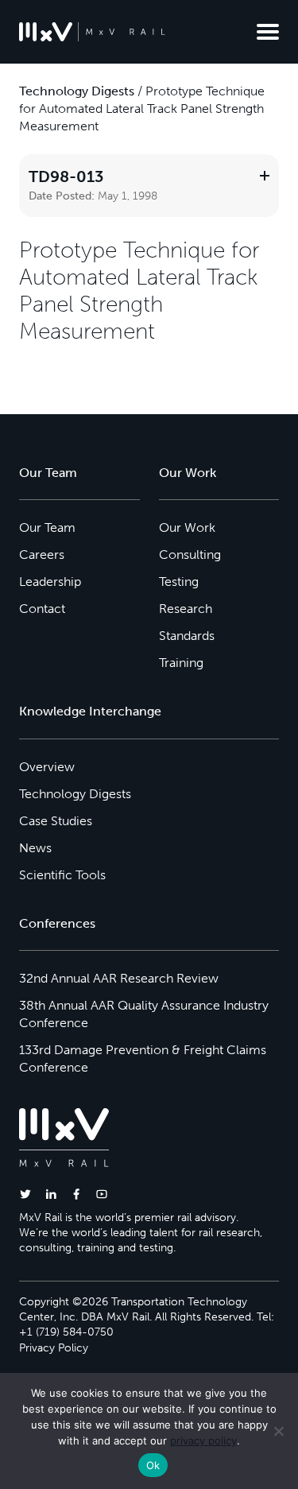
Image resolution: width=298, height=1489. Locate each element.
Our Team (47, 527)
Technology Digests (76, 91)
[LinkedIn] (51, 1193)
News (35, 847)
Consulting (190, 554)
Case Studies (55, 820)
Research (185, 608)
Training (181, 662)
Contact (42, 608)
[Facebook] (76, 1193)
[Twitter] (25, 1193)
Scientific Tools (62, 874)
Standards (187, 635)
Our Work (187, 527)
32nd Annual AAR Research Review (119, 978)
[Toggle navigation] (268, 32)
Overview (47, 766)
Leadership (50, 581)
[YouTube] (101, 1193)
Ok (153, 1465)
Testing (179, 581)
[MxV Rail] (92, 32)
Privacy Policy (53, 1348)
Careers (41, 554)
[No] (278, 1431)
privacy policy (203, 1440)
